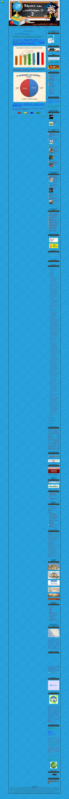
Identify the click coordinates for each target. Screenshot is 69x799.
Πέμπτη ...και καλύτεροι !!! (39, 787)
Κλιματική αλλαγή (55, 115)
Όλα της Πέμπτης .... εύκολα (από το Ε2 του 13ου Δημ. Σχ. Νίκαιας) (53, 147)
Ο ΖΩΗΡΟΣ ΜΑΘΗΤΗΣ (53, 187)
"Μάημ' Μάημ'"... (52, 276)
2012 (50, 268)
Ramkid (50, 496)
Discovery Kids (51, 606)
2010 (50, 423)
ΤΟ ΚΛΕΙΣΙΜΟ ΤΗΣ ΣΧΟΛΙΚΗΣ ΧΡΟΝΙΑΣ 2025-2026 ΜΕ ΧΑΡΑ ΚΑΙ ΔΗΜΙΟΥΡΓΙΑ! (55, 180)
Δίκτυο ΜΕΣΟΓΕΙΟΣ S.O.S (53, 516)
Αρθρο (53, 432)
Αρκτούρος (50, 512)
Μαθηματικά (56, 442)
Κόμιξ (50, 442)
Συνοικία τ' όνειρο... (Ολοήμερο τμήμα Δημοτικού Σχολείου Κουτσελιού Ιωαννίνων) (54, 225)
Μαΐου (51, 272)
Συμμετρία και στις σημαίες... (54, 308)
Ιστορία (49, 439)
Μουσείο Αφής (50, 541)
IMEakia (50, 608)
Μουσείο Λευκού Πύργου (51, 547)
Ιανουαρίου (51, 420)
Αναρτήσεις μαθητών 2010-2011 (53, 429)
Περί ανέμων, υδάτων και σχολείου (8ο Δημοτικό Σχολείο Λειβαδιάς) (53, 198)
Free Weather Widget (53, 685)
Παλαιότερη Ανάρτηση (42, 116)
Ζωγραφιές (49, 438)
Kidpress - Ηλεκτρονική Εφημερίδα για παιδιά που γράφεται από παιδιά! (53, 494)
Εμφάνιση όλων (57, 169)
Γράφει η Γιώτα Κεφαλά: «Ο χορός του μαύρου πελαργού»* (53, 80)
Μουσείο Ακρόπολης (51, 535)
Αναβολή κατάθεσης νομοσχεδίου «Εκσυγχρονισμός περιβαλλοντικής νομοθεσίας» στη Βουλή (53, 518)
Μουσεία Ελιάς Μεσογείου (52, 546)
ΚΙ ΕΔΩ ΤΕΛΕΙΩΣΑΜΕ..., (55, 164)
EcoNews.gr (51, 506)
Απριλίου (51, 273)
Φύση (52, 449)
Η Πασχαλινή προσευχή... (53, 343)
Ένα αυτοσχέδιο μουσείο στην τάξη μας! (55, 201)
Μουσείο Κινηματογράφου (52, 549)
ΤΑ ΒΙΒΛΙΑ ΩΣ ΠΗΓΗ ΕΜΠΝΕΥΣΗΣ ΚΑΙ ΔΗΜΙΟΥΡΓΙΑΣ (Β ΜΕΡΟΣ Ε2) (56, 151)
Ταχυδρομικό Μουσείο (51, 548)
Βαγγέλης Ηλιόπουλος (52, 89)
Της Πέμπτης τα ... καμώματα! (53, 213)
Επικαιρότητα (51, 437)
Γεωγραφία (53, 433)
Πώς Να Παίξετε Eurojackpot (53, 507)
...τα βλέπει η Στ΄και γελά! (53, 184)
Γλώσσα (49, 434)
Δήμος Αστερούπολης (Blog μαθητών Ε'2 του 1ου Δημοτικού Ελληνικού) (53, 228)
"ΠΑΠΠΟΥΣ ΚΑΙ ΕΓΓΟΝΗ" (55, 122)
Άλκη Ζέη (50, 88)
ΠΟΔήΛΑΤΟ (51, 114)
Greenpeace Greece (52, 508)
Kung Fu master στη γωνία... (54, 383)
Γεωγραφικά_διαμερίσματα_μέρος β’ (54, 185)
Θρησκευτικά (55, 438)
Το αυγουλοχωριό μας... (53, 354)
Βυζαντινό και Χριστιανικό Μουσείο (53, 536)
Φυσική (56, 449)
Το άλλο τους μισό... (52, 317)
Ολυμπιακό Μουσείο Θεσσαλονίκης (53, 555)
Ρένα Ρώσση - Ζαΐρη (52, 85)
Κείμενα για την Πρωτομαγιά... (54, 282)
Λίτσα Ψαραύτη (51, 91)
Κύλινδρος (50, 136)
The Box (54, 188)
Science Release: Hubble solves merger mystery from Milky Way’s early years (53, 620)
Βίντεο (57, 432)
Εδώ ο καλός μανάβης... (53, 386)
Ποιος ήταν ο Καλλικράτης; (54, 286)
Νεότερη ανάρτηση (14, 116)
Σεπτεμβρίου (52, 269)
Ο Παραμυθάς (51, 616)
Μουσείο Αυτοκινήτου (51, 554)
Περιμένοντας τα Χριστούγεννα (55, 156)
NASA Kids (50, 609)
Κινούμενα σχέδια (56, 440)
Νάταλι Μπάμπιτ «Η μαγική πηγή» (53, 75)
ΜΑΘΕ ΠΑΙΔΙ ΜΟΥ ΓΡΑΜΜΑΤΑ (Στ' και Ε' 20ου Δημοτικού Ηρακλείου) (53, 135)
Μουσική (53, 443)
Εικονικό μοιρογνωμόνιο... (54, 387)
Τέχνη (49, 449)
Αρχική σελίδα (28, 116)
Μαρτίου (51, 417)
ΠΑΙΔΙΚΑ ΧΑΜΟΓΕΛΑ (52, 121)
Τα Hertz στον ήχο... (52, 378)
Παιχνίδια (50, 445)
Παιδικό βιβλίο (51, 444)
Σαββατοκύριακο (52, 448)
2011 (50, 422)
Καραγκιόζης (57, 439)
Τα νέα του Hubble (52, 618)
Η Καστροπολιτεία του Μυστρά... (54, 359)
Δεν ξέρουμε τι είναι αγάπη (52, 617)
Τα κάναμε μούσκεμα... (53, 384)
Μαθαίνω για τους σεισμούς (53, 614)
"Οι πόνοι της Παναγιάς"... (53, 340)
